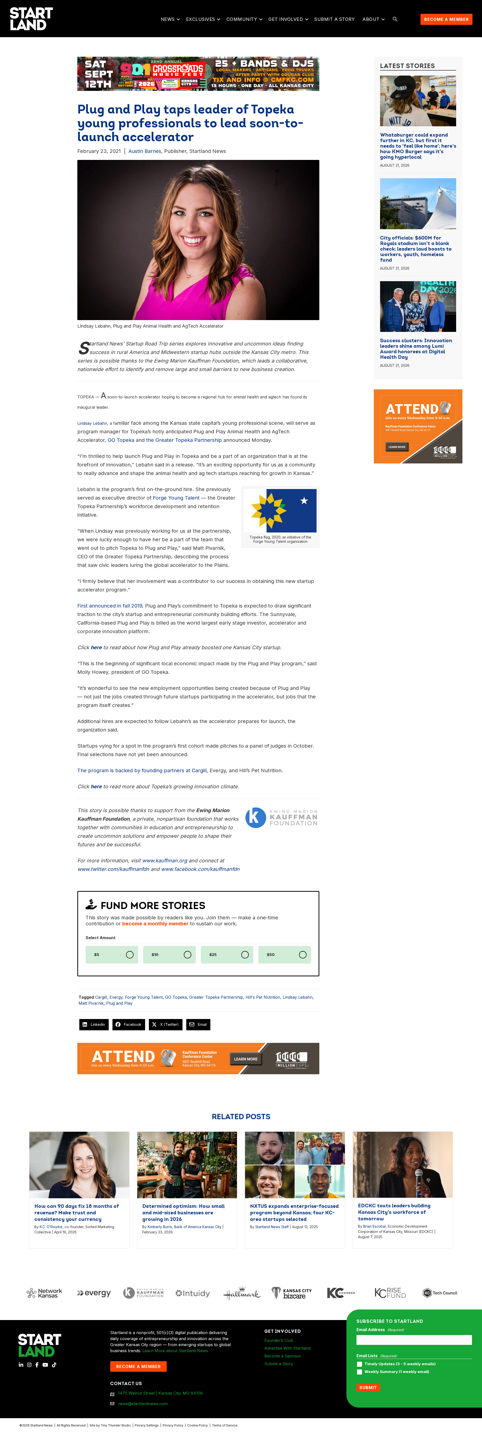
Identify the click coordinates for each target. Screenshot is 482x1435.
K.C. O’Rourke (51, 1227)
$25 (213, 954)
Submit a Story (334, 19)
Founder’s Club (278, 1340)
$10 (155, 954)
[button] (178, 19)
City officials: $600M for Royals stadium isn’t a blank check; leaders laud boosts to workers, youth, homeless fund (416, 249)
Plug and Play (119, 1003)
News (168, 19)
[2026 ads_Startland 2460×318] (195, 73)
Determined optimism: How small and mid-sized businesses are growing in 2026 (183, 1213)
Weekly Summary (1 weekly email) (397, 1371)
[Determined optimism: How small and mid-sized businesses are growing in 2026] (187, 1164)
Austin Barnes (145, 151)
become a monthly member (155, 924)
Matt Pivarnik (91, 1003)
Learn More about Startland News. (175, 1350)
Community (241, 19)
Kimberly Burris (160, 1227)
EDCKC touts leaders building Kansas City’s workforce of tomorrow (394, 1213)
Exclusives (200, 19)
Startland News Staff (272, 1227)
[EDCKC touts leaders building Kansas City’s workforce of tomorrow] (403, 1164)
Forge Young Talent (144, 997)
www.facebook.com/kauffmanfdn (200, 869)
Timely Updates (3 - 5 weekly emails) (400, 1364)
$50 (271, 954)
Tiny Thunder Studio (116, 1425)
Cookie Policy (197, 1425)
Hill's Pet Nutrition (263, 997)
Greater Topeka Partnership (216, 997)
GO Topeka (176, 997)
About (371, 19)
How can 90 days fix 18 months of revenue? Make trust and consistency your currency (76, 1213)
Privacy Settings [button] (147, 1425)
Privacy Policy (173, 1425)
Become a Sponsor (282, 1355)
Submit (368, 1387)
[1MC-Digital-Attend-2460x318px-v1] (198, 1058)
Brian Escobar (374, 1226)
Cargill (101, 997)
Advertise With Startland (287, 1348)
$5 (96, 954)
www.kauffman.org (164, 861)
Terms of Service (224, 1425)
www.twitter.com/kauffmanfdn (113, 869)
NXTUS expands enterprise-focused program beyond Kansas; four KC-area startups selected (294, 1213)
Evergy (116, 997)
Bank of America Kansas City (197, 1227)
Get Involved (285, 19)
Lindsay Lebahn (298, 997)
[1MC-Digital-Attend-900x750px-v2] (418, 392)
